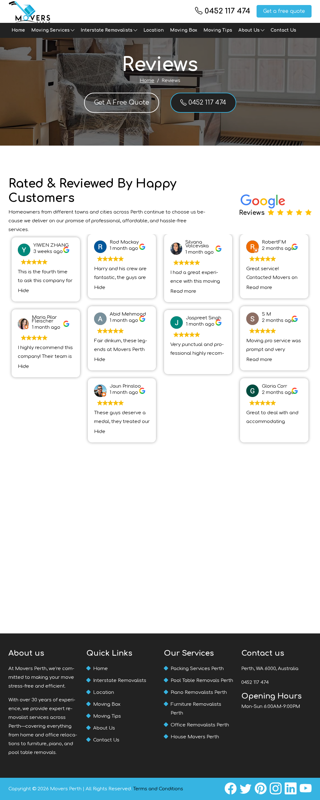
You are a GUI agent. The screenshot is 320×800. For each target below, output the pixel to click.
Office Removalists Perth (200, 725)
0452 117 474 (227, 11)
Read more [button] (183, 291)
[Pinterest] (261, 788)
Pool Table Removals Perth (202, 680)
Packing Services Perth (197, 668)
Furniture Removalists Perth (196, 709)
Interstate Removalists (106, 30)
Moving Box (183, 30)
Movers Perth (66, 789)
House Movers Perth (195, 737)
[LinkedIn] (291, 788)
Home (18, 30)
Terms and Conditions (158, 789)
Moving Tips (217, 30)
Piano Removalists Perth (199, 692)
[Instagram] (276, 788)
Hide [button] (23, 290)
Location (153, 30)
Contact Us (283, 30)
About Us (249, 30)
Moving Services (50, 30)
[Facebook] (231, 788)
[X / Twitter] (246, 788)
